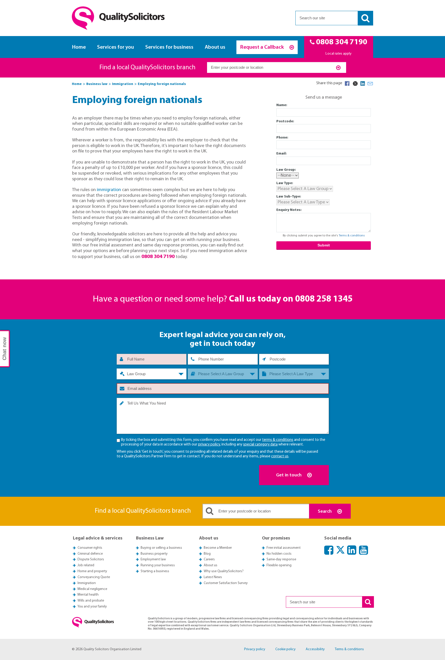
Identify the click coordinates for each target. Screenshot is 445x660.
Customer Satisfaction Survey (226, 583)
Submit (324, 245)
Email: (281, 154)
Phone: (282, 138)
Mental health (88, 595)
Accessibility (315, 649)
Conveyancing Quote (94, 577)
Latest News (213, 577)
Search (325, 511)
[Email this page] (370, 83)
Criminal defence (90, 554)
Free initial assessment (284, 548)
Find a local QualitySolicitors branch (147, 67)
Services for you (115, 47)
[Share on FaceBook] (347, 83)
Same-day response (281, 559)
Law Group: (286, 170)
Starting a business (155, 571)
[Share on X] (355, 83)
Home (79, 47)
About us (215, 47)
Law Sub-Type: (288, 197)
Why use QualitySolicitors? (224, 571)
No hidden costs (279, 554)
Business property (154, 554)
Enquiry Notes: (289, 210)
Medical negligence (92, 589)
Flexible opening (279, 565)
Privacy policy (254, 649)
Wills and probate (91, 601)
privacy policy (209, 445)
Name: (281, 105)
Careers (209, 559)
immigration (109, 189)
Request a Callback (262, 47)
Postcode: (285, 121)
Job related (86, 565)
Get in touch (289, 475)
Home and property (92, 571)
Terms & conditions (352, 235)
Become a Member (218, 548)
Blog (207, 554)
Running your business (158, 565)
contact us (279, 456)
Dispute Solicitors (91, 559)
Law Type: (284, 183)
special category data (260, 445)
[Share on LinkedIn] (362, 83)
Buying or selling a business (161, 548)
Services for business (169, 47)
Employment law (153, 559)
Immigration (87, 583)
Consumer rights (90, 548)
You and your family (92, 606)
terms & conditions (277, 440)
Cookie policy (285, 649)
